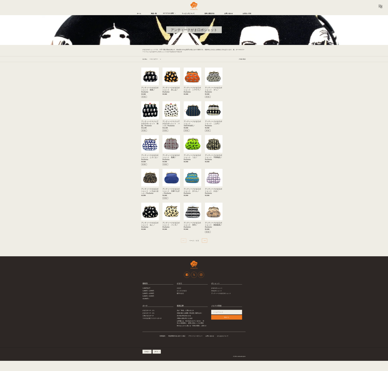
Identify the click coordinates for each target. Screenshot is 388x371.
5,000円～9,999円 (148, 296)
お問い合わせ (210, 336)
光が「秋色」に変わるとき (185, 310)
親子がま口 (180, 293)
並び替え (144, 59)
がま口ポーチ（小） (148, 310)
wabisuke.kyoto (241, 356)
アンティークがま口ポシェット (221, 293)
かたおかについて (222, 336)
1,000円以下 (146, 288)
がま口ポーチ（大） (148, 313)
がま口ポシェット (216, 288)
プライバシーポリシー (195, 336)
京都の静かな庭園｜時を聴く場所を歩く (189, 313)
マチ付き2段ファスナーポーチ (152, 318)
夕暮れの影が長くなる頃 (184, 318)
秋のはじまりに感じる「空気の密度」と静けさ (192, 326)
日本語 (146, 352)
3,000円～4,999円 (148, 293)
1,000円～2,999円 (148, 291)
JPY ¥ (156, 352)
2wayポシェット (216, 291)
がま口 (179, 288)
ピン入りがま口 (182, 291)
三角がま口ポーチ (148, 316)
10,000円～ (146, 299)
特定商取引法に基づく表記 (176, 336)
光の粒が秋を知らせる (184, 316)
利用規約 (162, 336)
